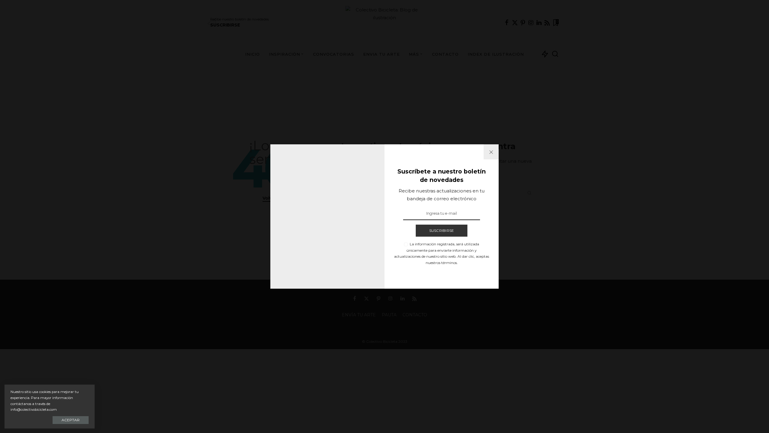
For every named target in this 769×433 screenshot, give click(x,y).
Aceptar (71, 420)
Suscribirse (441, 230)
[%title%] (491, 151)
